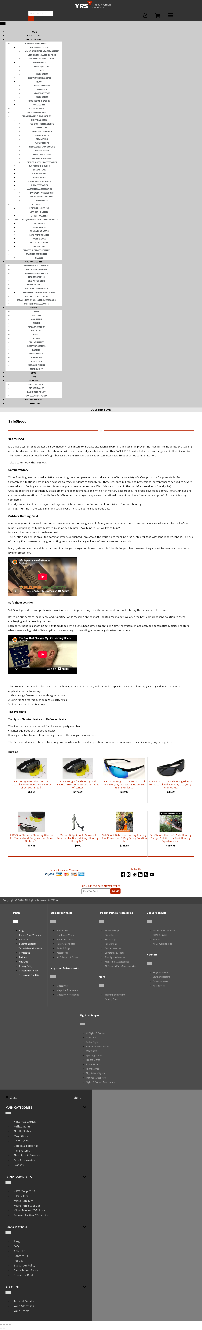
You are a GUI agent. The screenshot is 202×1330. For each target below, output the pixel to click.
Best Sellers (33, 35)
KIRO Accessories (25, 1122)
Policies (33, 380)
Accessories (42, 74)
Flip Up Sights (42, 142)
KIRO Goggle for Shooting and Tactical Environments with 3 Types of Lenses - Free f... (31, 784)
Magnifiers (42, 139)
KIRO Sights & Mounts (36, 288)
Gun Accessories (39, 185)
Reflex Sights (92, 1042)
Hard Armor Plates (39, 234)
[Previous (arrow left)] (1, 1328)
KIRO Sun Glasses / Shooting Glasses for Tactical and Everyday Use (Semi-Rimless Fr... (31, 838)
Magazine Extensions (42, 196)
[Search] (31, 18)
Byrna (36, 338)
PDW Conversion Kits (36, 43)
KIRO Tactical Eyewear (36, 296)
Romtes (36, 349)
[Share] (7, 1324)
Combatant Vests (39, 231)
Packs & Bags (39, 238)
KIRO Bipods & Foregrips (36, 265)
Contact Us (24, 952)
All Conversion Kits (162, 943)
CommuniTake (36, 353)
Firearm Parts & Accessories (36, 116)
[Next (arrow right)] (4, 1328)
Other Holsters (39, 215)
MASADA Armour (36, 326)
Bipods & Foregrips (26, 1146)
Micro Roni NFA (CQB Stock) (41, 54)
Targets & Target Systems (36, 250)
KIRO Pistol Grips (36, 280)
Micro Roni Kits (23, 1201)
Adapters (42, 89)
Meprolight (36, 368)
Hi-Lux (36, 334)
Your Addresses (24, 1306)
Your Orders (21, 1311)
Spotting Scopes (42, 154)
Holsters (36, 204)
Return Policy (36, 388)
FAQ (34, 376)
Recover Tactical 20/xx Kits (31, 1215)
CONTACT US (33, 403)
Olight (36, 323)
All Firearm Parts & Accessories (120, 966)
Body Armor (39, 227)
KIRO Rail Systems (36, 284)
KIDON (39, 81)
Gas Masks (39, 223)
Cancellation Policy (36, 395)
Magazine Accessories (42, 192)
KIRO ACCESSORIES (33, 261)
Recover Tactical (36, 346)
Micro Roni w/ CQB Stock (29, 1210)
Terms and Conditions (30, 975)
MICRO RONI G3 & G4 (164, 930)
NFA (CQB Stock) (42, 66)
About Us (23, 939)
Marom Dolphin (36, 365)
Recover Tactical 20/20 (39, 77)
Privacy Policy (26, 966)
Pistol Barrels (36, 108)
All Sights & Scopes (95, 1033)
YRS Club (23, 961)
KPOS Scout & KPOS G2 (39, 100)
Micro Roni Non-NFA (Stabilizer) (42, 51)
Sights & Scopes (39, 120)
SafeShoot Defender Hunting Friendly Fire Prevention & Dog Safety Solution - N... (124, 838)
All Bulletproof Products (69, 957)
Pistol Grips (39, 177)
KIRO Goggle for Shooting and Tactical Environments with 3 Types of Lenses (78, 784)
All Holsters (159, 985)
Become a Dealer (24, 1275)
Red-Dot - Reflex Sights (42, 123)
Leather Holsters (39, 211)
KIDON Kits (21, 1196)
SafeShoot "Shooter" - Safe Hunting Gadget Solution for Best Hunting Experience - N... (171, 838)
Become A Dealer (33, 399)
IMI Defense (36, 361)
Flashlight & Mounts (39, 181)
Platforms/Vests (39, 242)
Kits (42, 70)
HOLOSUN (36, 315)
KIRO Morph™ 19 (24, 1191)
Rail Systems (39, 169)
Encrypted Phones (36, 112)
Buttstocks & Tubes (39, 165)
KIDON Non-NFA (42, 85)
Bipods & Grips (39, 173)
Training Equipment (36, 254)
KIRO (36, 311)
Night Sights (42, 135)
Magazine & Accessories (39, 189)
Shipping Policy (36, 384)
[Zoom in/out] (1, 1324)
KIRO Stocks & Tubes (36, 269)
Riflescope (41, 127)
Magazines (42, 200)
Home (34, 31)
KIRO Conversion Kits (36, 273)
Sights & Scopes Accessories (42, 162)
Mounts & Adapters (41, 158)
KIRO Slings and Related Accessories (36, 300)
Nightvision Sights (42, 131)
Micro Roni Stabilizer (27, 1206)
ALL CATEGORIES (33, 39)
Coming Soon (111, 999)
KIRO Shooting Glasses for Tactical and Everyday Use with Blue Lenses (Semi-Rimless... (124, 784)
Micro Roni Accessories (41, 58)
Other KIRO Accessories (36, 303)
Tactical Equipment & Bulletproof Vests (36, 219)
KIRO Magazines (36, 277)
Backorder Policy (36, 391)
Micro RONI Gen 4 (39, 47)
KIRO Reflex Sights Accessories (39, 292)
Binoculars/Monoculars (42, 146)
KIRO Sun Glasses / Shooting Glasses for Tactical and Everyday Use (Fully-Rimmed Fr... (170, 784)
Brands (34, 307)
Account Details (24, 1301)
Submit (115, 891)
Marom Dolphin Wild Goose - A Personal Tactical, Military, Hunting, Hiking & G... (78, 838)
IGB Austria (36, 319)
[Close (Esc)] (10, 1324)
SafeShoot (36, 357)
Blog (33, 372)
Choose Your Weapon (30, 935)
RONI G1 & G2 (39, 62)
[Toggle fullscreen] (4, 1324)
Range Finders (41, 150)
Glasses (39, 257)
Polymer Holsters (39, 208)
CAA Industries (36, 342)
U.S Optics (36, 330)
